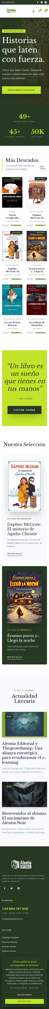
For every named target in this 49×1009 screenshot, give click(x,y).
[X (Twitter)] (41, 2)
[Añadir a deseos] (16, 192)
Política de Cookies (18, 988)
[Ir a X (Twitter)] (11, 888)
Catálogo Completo (10, 937)
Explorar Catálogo (21, 90)
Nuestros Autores (9, 942)
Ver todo (43, 168)
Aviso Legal (34, 988)
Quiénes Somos (9, 951)
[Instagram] (45, 2)
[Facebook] (37, 2)
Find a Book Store (8, 2)
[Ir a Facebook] (4, 888)
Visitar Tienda (24, 410)
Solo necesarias (24, 995)
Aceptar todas (24, 1001)
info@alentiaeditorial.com (12, 919)
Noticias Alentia (9, 946)
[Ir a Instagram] (18, 888)
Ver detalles (14, 554)
